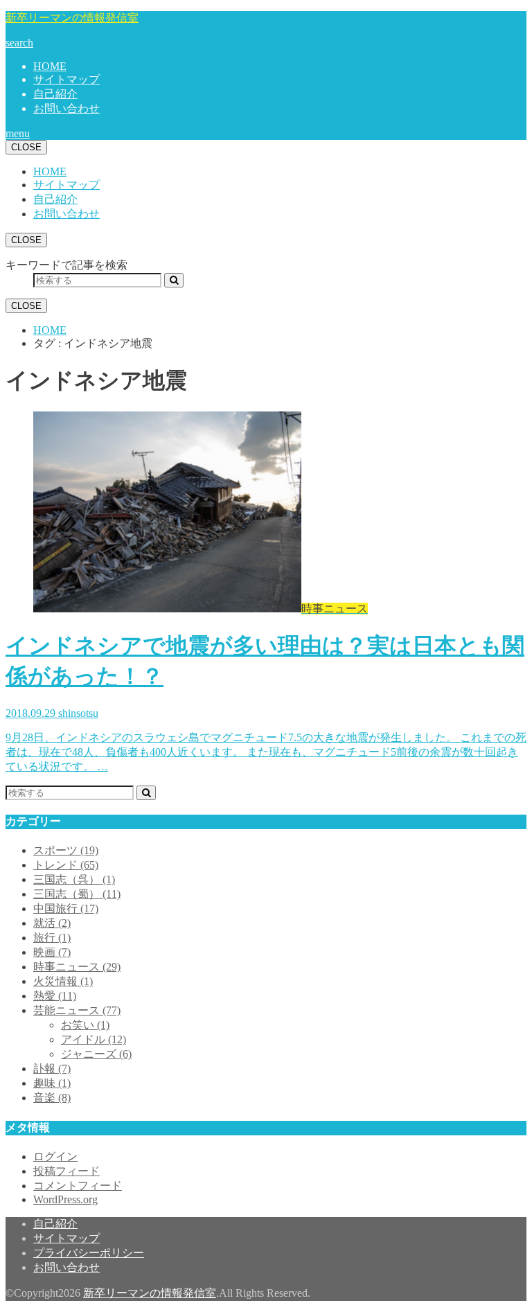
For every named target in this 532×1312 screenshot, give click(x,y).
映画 (52, 952)
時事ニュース (77, 967)
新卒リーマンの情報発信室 (72, 18)
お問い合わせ (66, 108)
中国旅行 (65, 908)
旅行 (52, 937)
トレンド (65, 865)
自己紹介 (55, 94)
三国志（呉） (74, 879)
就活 (52, 923)
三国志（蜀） (77, 894)
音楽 (52, 1097)
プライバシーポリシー (88, 1253)
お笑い (85, 1025)
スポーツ (65, 850)
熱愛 (54, 996)
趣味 (52, 1083)
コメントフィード (77, 1185)
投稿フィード (66, 1171)
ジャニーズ (96, 1054)
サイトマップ (66, 79)
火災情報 (63, 981)
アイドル (93, 1039)
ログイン (55, 1156)
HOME (49, 66)
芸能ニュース (77, 1010)
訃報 (52, 1068)
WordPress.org (65, 1199)
